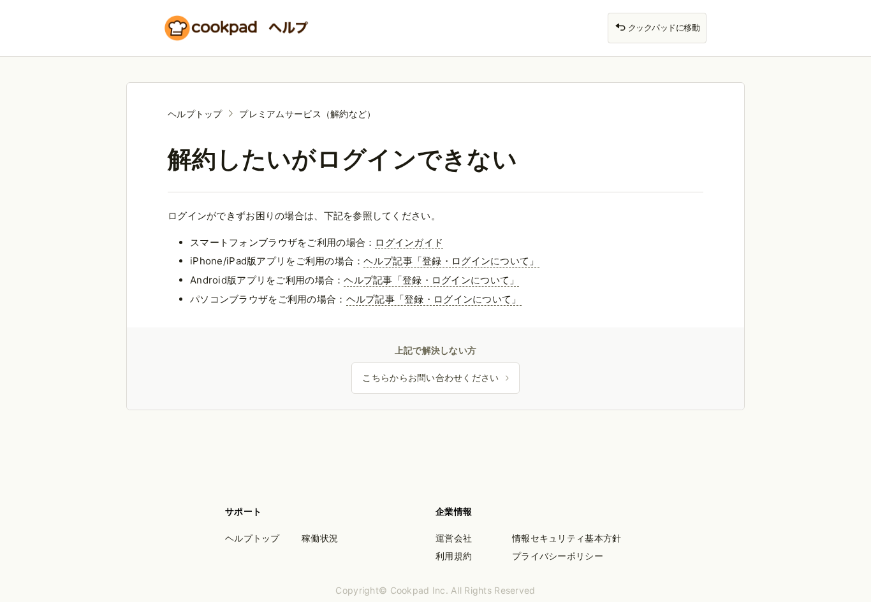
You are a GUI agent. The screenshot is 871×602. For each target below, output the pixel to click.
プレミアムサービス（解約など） (307, 113)
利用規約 (453, 555)
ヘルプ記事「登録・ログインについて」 (451, 261)
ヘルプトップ (195, 113)
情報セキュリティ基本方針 (566, 538)
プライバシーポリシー (557, 555)
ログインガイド (409, 242)
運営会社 (453, 538)
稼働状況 (320, 538)
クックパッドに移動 (662, 27)
